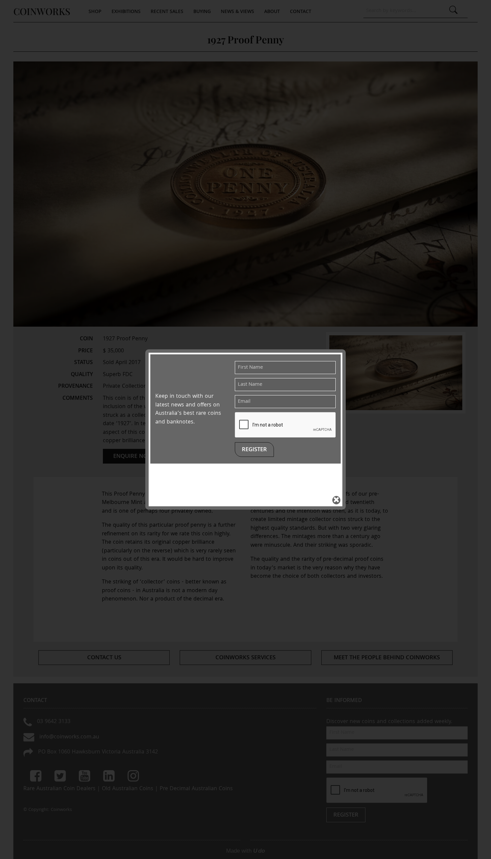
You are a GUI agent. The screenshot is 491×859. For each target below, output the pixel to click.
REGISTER (254, 450)
